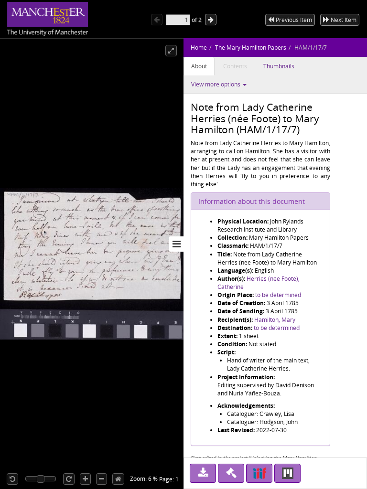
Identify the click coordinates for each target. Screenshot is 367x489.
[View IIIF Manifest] (259, 473)
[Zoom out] (101, 479)
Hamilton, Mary (274, 320)
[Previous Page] (156, 19)
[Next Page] (210, 19)
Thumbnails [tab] (278, 66)
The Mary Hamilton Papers (250, 47)
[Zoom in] (85, 479)
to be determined (278, 295)
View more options (216, 84)
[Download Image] (203, 473)
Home (199, 47)
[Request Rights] (231, 473)
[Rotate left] (12, 479)
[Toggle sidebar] (176, 244)
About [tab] (199, 66)
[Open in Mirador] (287, 473)
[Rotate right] (69, 479)
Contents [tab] (235, 66)
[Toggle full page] (171, 50)
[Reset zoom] (118, 479)
